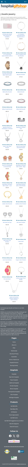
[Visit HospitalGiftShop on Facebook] (10, 436)
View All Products (14, 426)
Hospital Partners (14, 362)
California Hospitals (14, 383)
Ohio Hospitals (14, 394)
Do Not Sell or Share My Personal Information (14, 446)
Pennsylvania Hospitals (14, 391)
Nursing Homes (14, 365)
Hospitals (14, 374)
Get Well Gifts (14, 406)
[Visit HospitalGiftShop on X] (14, 436)
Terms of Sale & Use (14, 359)
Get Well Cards (14, 418)
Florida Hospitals (14, 386)
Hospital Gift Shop (14, 6)
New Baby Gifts (14, 409)
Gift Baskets (14, 412)
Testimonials (14, 351)
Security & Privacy (14, 353)
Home (14, 342)
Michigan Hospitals (14, 397)
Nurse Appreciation (14, 415)
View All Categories (14, 423)
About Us (14, 345)
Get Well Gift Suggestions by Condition (14, 420)
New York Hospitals (14, 377)
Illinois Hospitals (14, 388)
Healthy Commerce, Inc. (21, 464)
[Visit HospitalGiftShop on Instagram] (17, 436)
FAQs (14, 348)
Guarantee (14, 356)
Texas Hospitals (14, 380)
